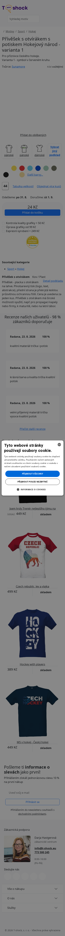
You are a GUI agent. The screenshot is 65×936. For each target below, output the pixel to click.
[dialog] (33, 468)
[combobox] (59, 444)
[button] (32, 489)
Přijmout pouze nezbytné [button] (33, 481)
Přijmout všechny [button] (32, 473)
